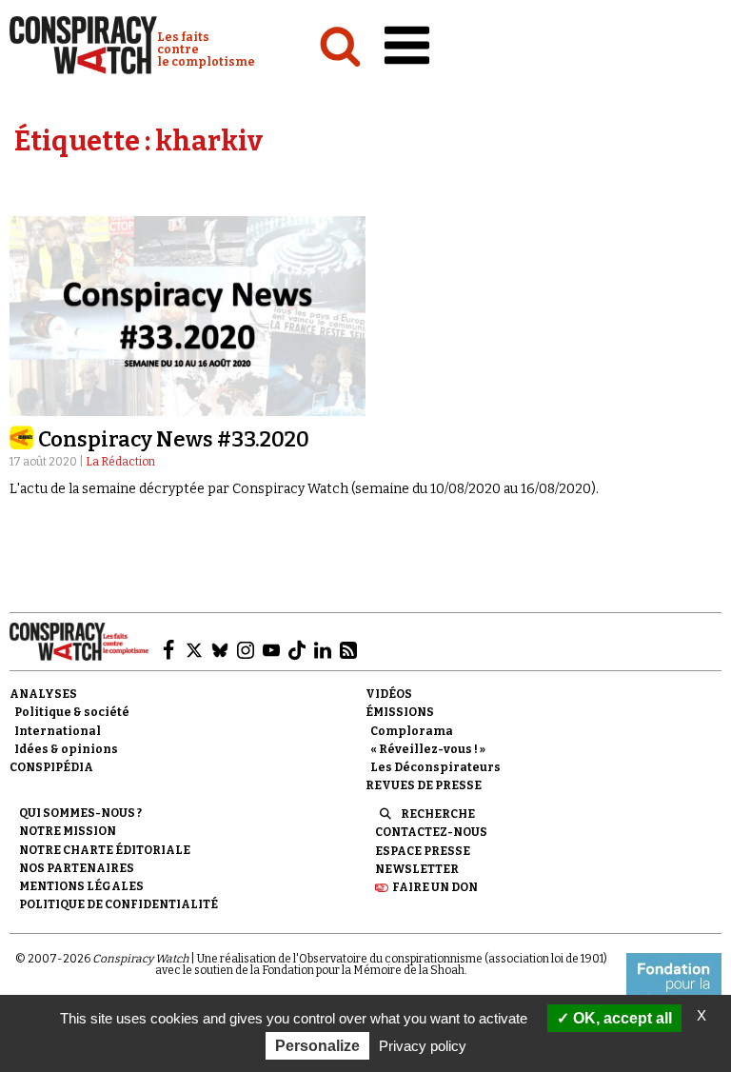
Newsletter (417, 869)
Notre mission (67, 831)
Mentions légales (81, 886)
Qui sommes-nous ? (80, 813)
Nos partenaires (76, 868)
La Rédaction (120, 461)
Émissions (400, 712)
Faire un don (435, 887)
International (57, 731)
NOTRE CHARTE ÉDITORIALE (104, 850)
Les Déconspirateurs (435, 767)
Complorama (411, 731)
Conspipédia (51, 767)
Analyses (43, 694)
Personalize (317, 1046)
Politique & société (71, 712)
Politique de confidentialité (118, 904)
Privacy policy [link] (422, 1046)
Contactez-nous (431, 832)
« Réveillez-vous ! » (427, 749)
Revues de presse (424, 785)
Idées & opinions (66, 749)
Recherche (438, 814)
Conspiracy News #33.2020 (173, 439)
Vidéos (389, 694)
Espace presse (422, 851)
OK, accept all (620, 1018)
